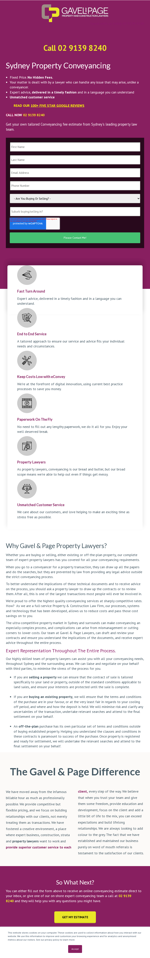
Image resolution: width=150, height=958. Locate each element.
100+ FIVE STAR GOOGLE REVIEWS (57, 105)
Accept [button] (75, 948)
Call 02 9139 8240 (75, 48)
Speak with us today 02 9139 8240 (117, 23)
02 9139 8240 (34, 115)
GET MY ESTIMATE (75, 917)
